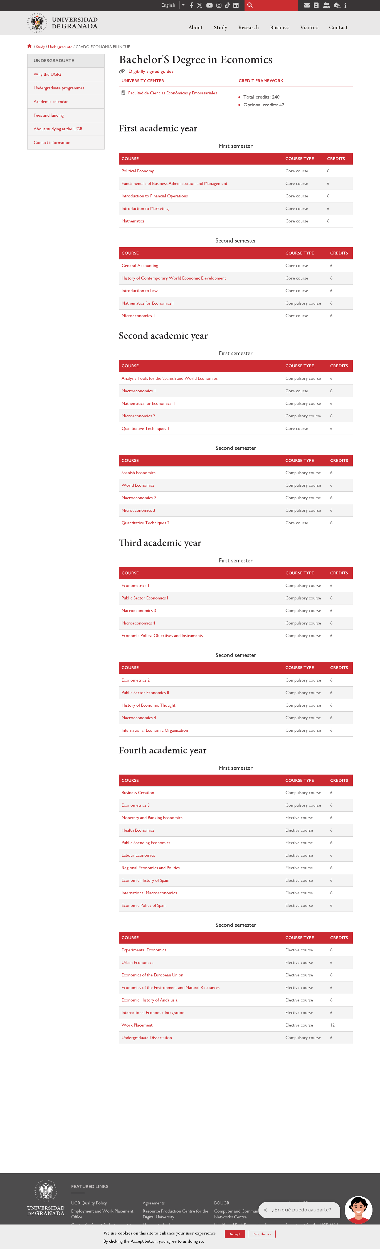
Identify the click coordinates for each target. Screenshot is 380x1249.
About (195, 28)
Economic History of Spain (145, 880)
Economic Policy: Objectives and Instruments (162, 635)
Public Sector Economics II (145, 692)
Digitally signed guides (151, 71)
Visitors (309, 28)
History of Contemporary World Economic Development (174, 278)
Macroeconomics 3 (139, 610)
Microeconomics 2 (138, 415)
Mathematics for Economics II (148, 403)
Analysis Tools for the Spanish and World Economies (170, 378)
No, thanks (262, 1234)
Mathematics (133, 221)
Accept (235, 1234)
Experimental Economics (144, 949)
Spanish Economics (139, 472)
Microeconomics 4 (138, 623)
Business (279, 28)
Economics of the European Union (152, 975)
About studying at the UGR (58, 128)
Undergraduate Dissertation (147, 1037)
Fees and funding (49, 115)
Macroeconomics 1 (139, 390)
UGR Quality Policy (89, 1203)
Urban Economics (137, 962)
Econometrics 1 (136, 585)
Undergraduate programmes (59, 87)
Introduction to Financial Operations (155, 196)
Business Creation (138, 792)
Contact (338, 28)
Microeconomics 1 (138, 315)
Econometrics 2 (136, 680)
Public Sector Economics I (145, 598)
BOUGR (222, 1203)
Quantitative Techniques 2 (145, 522)
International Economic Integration (153, 1012)
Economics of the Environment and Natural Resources (170, 987)
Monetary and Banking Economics (152, 817)
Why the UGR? (47, 74)
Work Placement (137, 1025)
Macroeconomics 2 (139, 497)
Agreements (154, 1203)
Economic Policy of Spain (144, 905)
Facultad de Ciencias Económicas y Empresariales (172, 92)
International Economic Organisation (155, 730)
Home (30, 47)
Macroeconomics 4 (139, 717)
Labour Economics (138, 855)
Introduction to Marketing (145, 208)
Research (248, 28)
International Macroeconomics (149, 892)
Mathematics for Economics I (148, 303)
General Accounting (140, 265)
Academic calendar (51, 101)
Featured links (89, 1186)
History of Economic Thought (148, 705)
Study (220, 28)
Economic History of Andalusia (149, 1000)
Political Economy (138, 170)
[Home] (62, 23)
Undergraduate (60, 47)
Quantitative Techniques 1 (145, 428)
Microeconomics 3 (138, 510)
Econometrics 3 (136, 805)
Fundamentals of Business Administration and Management (174, 183)
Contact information (52, 142)
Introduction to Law (140, 290)
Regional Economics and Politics (151, 867)
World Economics (138, 485)
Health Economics (138, 830)
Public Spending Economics (146, 842)
